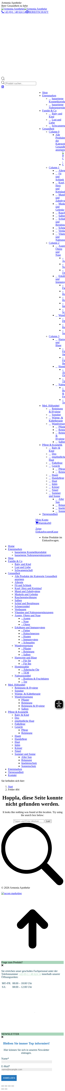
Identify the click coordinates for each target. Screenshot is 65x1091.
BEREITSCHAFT (38, 12)
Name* (5, 1058)
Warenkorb (44, 523)
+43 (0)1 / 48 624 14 (15, 12)
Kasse (55, 531)
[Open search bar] (3, 79)
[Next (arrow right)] (6, 1088)
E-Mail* (5, 1066)
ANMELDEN (9, 1078)
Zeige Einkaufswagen (44, 530)
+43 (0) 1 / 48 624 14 (30, 974)
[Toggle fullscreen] (9, 1085)
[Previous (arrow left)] (2, 1088)
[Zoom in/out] (12, 1085)
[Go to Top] (32, 959)
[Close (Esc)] (2, 1085)
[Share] (6, 1085)
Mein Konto (42, 519)
